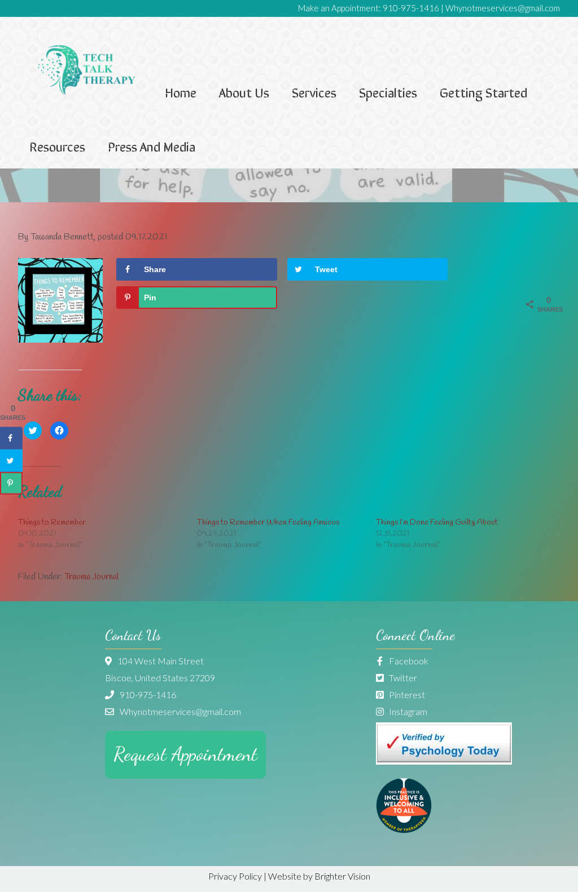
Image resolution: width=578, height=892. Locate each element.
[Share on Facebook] (11, 438)
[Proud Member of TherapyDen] (404, 829)
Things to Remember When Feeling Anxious (268, 522)
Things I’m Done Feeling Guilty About (437, 522)
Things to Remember (52, 522)
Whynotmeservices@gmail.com (502, 8)
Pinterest (406, 694)
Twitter (402, 677)
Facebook (407, 660)
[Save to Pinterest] (11, 483)
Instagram (407, 711)
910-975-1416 (411, 8)
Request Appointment (185, 754)
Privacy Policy (235, 876)
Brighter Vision (342, 876)
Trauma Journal (91, 577)
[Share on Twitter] (11, 461)
